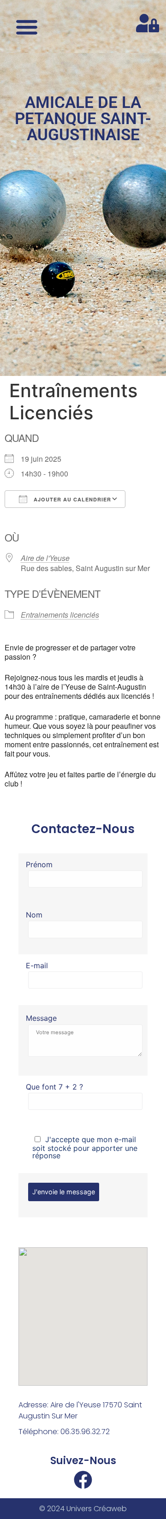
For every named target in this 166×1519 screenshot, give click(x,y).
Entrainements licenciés (60, 614)
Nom (34, 915)
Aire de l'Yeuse (45, 558)
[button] (26, 26)
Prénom (39, 865)
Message (41, 1018)
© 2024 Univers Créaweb (83, 1508)
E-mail (37, 966)
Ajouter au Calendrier (71, 499)
